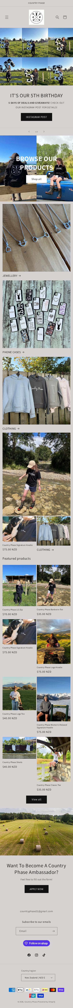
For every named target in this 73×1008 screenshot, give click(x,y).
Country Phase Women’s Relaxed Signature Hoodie (52, 726)
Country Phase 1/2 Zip (13, 609)
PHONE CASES (12, 352)
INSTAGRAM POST (36, 117)
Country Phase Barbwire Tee (50, 609)
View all (36, 799)
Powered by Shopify (46, 1002)
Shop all (37, 178)
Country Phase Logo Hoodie (49, 667)
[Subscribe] (53, 931)
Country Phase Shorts (12, 762)
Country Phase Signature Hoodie (18, 545)
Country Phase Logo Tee (14, 714)
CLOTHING (9, 428)
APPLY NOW (36, 888)
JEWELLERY (10, 276)
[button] (7, 17)
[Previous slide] (29, 131)
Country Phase (31, 1002)
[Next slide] (44, 131)
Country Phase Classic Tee (49, 785)
